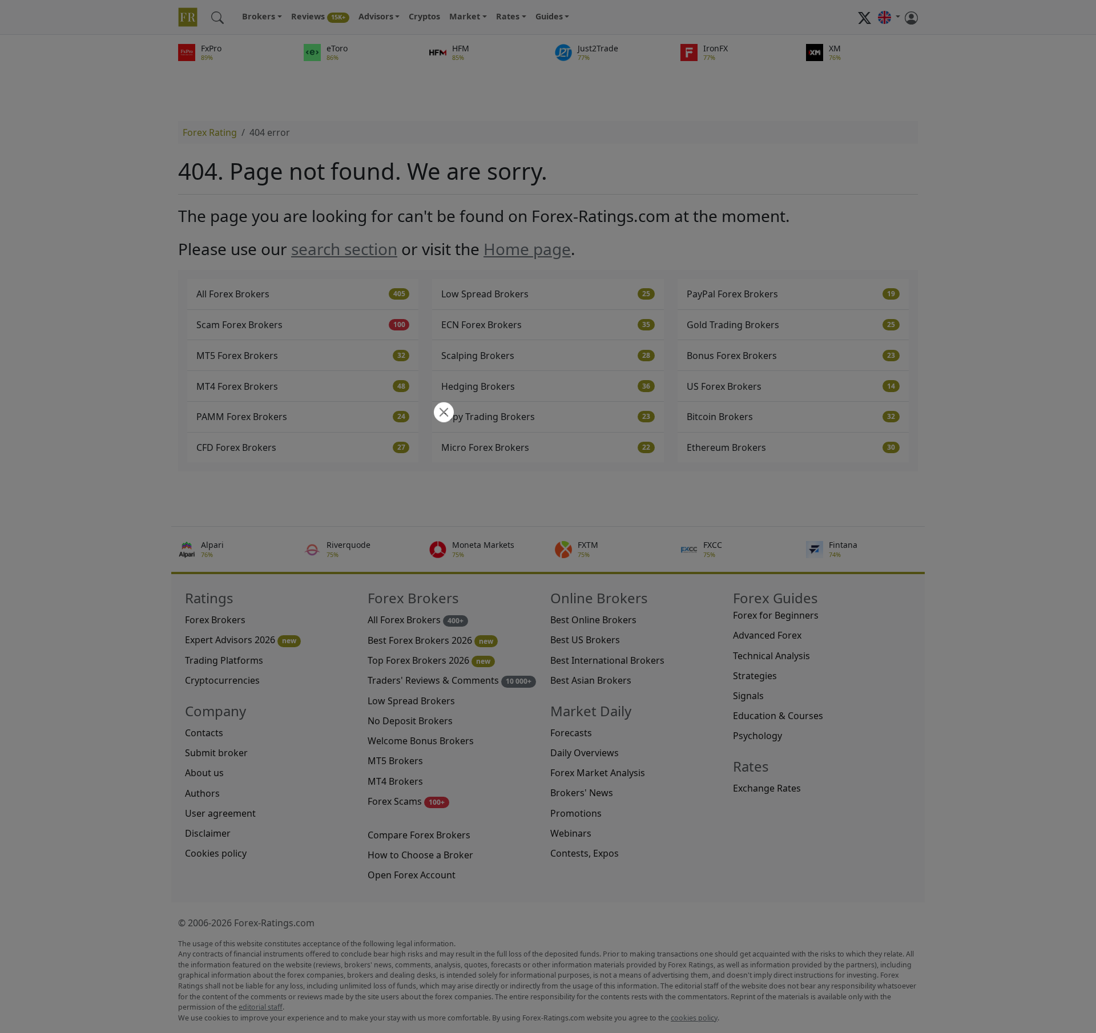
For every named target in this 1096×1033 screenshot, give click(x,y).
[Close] (442, 413)
